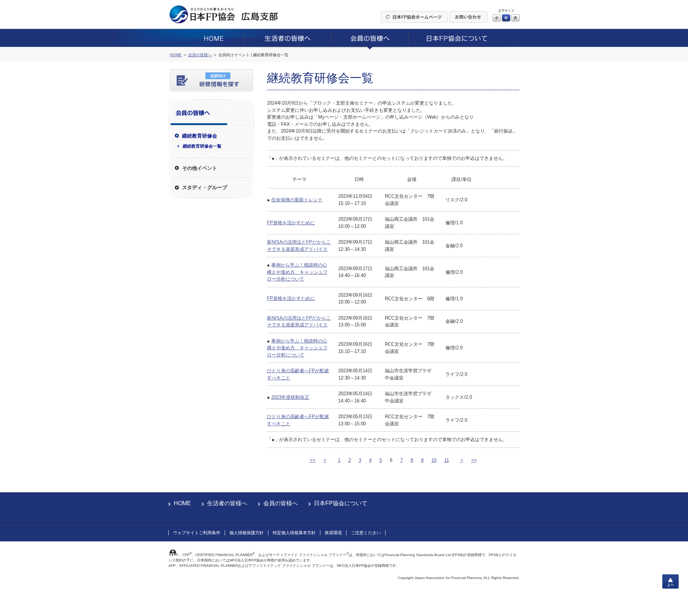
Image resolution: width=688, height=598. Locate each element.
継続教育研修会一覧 (202, 146)
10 (433, 460)
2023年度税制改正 (290, 397)
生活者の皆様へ (227, 503)
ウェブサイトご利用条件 (196, 532)
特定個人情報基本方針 (294, 532)
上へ (670, 581)
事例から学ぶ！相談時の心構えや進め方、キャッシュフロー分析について (297, 272)
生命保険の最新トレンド (296, 199)
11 (446, 460)
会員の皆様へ (280, 503)
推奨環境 (333, 532)
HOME (182, 503)
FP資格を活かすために (291, 222)
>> (474, 460)
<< (313, 460)
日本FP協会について (340, 503)
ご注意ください (366, 532)
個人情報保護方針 (246, 532)
